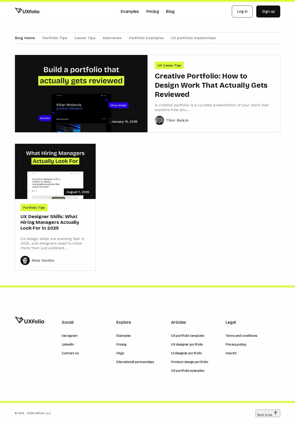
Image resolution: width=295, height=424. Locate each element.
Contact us (70, 353)
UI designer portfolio (186, 353)
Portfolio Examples (146, 38)
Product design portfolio (189, 362)
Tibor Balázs (177, 120)
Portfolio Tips (54, 38)
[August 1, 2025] (55, 171)
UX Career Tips (169, 65)
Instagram (69, 336)
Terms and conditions (241, 336)
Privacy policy (236, 344)
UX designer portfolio (187, 344)
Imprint (231, 353)
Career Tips (84, 38)
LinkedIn (68, 344)
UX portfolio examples (187, 371)
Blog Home (25, 38)
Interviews (112, 38)
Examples (123, 336)
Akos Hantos (43, 260)
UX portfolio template (187, 336)
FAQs (120, 353)
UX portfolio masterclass (193, 38)
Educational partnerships (135, 362)
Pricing (121, 344)
